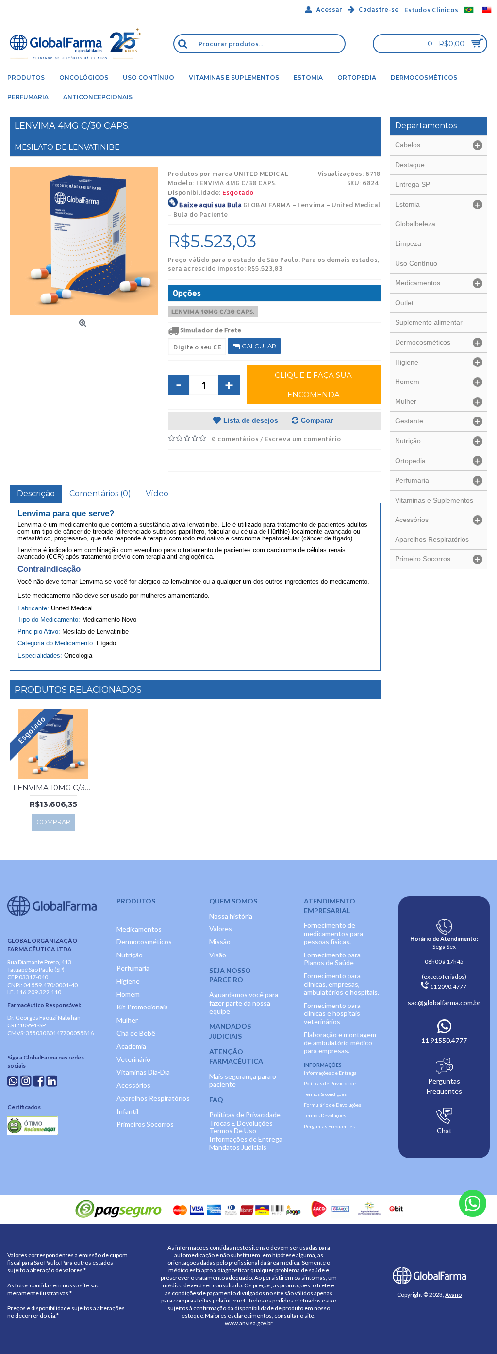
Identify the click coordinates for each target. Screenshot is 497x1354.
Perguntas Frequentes (329, 1126)
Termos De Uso (232, 1131)
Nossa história (230, 916)
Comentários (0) (100, 493)
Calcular (258, 346)
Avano (453, 1294)
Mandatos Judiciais (237, 1147)
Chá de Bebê (135, 1033)
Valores (220, 928)
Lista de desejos (250, 420)
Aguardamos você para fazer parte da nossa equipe (243, 1002)
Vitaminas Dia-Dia (143, 1072)
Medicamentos (139, 929)
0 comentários (235, 439)
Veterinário (133, 1059)
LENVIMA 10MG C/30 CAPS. (212, 311)
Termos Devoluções (325, 1115)
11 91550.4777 (444, 1040)
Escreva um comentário (303, 439)
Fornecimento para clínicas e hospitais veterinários (332, 1013)
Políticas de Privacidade (245, 1115)
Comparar (317, 420)
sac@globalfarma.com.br (444, 1002)
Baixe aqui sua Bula (210, 204)
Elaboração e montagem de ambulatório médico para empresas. (340, 1042)
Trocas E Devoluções (241, 1123)
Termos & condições (325, 1094)
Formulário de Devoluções (332, 1105)
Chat (444, 1131)
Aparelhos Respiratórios (153, 1098)
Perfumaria (132, 968)
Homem (128, 994)
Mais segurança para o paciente (242, 1080)
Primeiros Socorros (145, 1124)
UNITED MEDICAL (261, 173)
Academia (131, 1046)
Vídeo (157, 493)
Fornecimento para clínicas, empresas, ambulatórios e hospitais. (341, 984)
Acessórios (133, 1085)
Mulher (127, 1020)
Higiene (128, 981)
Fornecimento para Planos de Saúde (332, 959)
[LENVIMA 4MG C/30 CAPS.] (84, 241)
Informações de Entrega (245, 1139)
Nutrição (129, 955)
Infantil (127, 1111)
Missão (220, 941)
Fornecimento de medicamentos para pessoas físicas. (333, 933)
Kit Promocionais (142, 1007)
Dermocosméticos (144, 941)
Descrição (36, 493)
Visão (217, 955)
